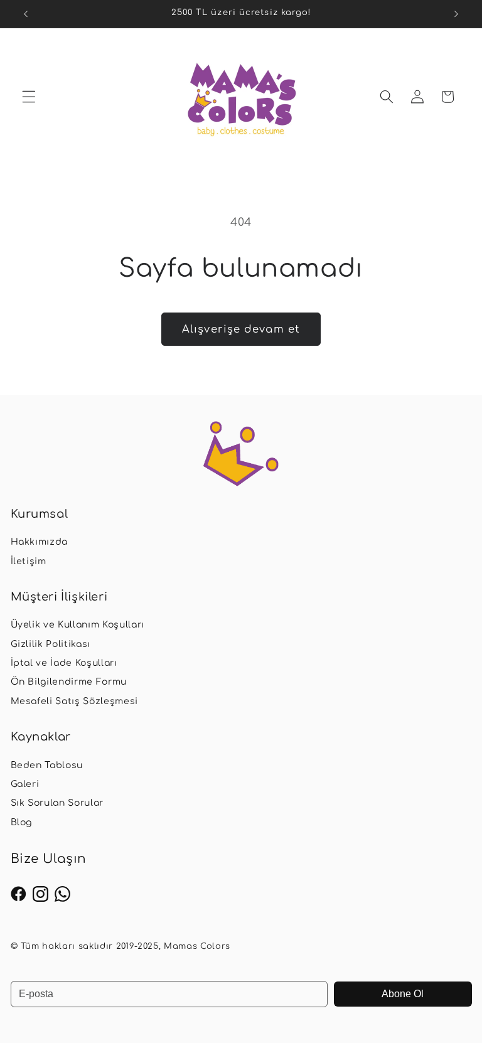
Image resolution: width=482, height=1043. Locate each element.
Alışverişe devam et (241, 329)
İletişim (28, 561)
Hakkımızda (39, 542)
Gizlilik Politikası (51, 644)
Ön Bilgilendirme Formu (69, 682)
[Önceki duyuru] (26, 14)
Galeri (25, 784)
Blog (22, 822)
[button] (29, 97)
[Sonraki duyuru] (456, 14)
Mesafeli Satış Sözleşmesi (75, 701)
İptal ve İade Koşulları (64, 663)
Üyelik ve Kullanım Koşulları (77, 624)
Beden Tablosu (47, 765)
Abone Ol (403, 993)
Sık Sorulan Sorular (57, 803)
